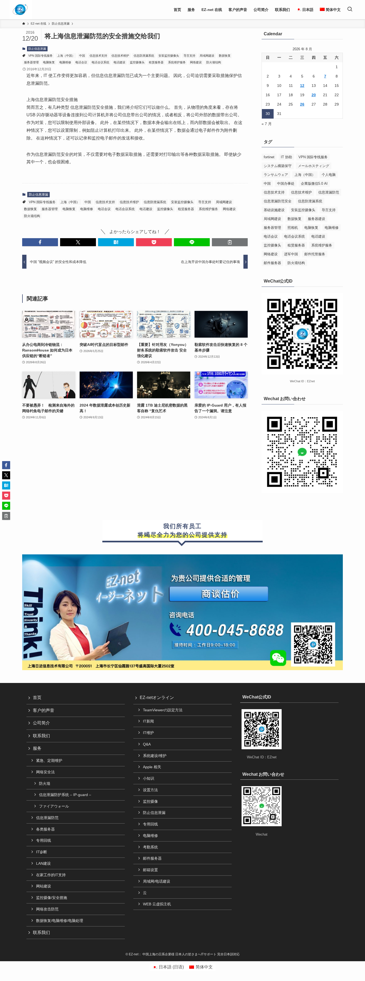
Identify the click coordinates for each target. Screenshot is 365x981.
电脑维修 (65, 62)
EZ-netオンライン (157, 697)
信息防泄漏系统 (144, 55)
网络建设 (196, 62)
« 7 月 (267, 124)
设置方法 (150, 790)
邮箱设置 (150, 870)
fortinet (269, 157)
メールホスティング (313, 166)
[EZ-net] (20, 9)
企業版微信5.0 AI (314, 183)
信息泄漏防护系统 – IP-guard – (65, 795)
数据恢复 (225, 55)
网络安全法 (45, 772)
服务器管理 (31, 62)
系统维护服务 (177, 62)
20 (314, 95)
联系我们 (41, 735)
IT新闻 (148, 721)
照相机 (293, 228)
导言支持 (189, 55)
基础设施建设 (274, 210)
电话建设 (119, 62)
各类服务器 (45, 829)
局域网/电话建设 (156, 881)
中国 (82, 55)
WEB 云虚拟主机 (157, 904)
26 (302, 104)
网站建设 (43, 886)
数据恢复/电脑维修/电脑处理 (59, 920)
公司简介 (41, 723)
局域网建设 (207, 55)
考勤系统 (150, 847)
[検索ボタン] (350, 9)
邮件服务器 (272, 263)
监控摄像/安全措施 (51, 897)
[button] (40, 242)
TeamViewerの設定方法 (163, 710)
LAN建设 (43, 863)
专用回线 (43, 840)
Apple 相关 (152, 767)
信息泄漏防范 (328, 192)
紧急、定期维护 (49, 760)
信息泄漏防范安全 (278, 201)
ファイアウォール (54, 806)
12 (302, 85)
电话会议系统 (100, 62)
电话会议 (81, 62)
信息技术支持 (98, 55)
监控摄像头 (137, 62)
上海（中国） (66, 55)
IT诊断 (41, 852)
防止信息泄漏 (37, 48)
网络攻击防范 (47, 909)
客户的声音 (43, 710)
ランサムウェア (276, 175)
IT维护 (148, 733)
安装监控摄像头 (168, 55)
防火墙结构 (213, 62)
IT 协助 (286, 157)
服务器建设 (316, 219)
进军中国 (291, 254)
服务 (37, 748)
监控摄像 (150, 801)
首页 (37, 697)
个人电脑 (329, 175)
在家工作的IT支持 (51, 875)
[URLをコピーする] (230, 242)
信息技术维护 (120, 55)
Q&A (147, 744)
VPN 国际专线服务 (40, 55)
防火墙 (44, 783)
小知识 (148, 778)
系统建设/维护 (154, 756)
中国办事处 (285, 183)
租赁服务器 (156, 62)
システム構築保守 (278, 166)
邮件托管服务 (314, 254)
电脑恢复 (49, 62)
